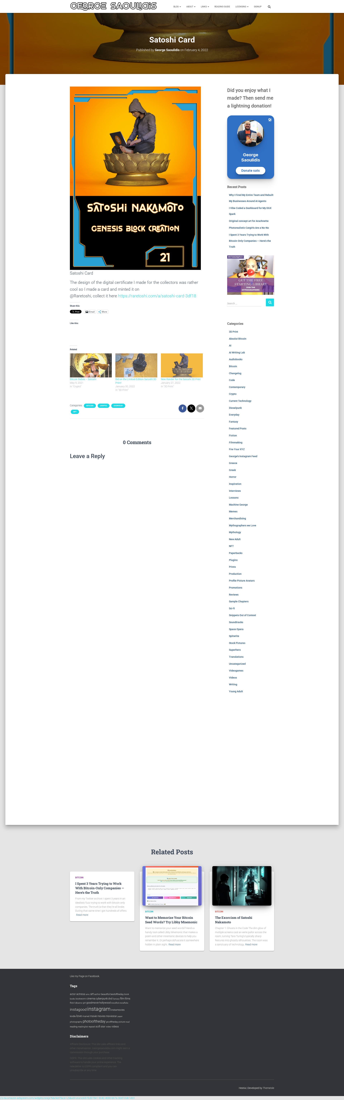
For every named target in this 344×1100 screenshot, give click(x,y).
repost (92, 1026)
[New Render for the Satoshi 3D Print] (182, 365)
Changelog (235, 373)
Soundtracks (236, 622)
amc (88, 994)
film (122, 998)
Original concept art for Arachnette (249, 221)
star (103, 1026)
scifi (97, 1026)
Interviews (235, 490)
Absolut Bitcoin (237, 338)
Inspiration (235, 483)
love (79, 1016)
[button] (180, 6)
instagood (78, 1009)
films (127, 998)
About (190, 6)
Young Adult (236, 691)
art (92, 994)
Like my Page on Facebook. (85, 976)
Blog (176, 6)
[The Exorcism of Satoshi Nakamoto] (241, 885)
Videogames (236, 670)
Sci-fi (232, 608)
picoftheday (112, 1021)
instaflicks (124, 1003)
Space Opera (236, 629)
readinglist (83, 1026)
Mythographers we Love (242, 525)
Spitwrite (234, 636)
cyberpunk (102, 998)
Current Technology (240, 400)
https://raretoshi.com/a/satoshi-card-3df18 (157, 296)
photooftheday (94, 1021)
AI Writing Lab (237, 352)
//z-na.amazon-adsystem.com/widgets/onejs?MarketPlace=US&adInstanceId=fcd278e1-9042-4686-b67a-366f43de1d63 (67, 1098)
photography (76, 1022)
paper (120, 1016)
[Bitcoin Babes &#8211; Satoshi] (91, 365)
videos (115, 1026)
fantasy (116, 999)
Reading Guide (222, 6)
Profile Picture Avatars (242, 580)
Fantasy (233, 421)
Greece (233, 463)
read (128, 1022)
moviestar (111, 1016)
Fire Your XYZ (237, 449)
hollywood (105, 1002)
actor (73, 994)
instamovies (118, 1009)
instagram (99, 1009)
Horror (232, 476)
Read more (82, 914)
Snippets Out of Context (242, 615)
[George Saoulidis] (113, 6)
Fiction (233, 435)
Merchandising (237, 518)
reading (73, 1026)
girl (84, 1003)
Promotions (235, 587)
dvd (110, 998)
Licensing (241, 6)
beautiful (105, 994)
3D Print (233, 331)
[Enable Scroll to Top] (336, 1092)
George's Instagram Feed (243, 456)
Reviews (233, 594)
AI (230, 345)
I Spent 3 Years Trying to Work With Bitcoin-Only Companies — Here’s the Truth (250, 240)
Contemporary (237, 387)
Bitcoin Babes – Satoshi (83, 379)
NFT (75, 412)
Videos (233, 677)
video (108, 1026)
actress (80, 994)
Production (235, 573)
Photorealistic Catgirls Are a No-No (249, 227)
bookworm (81, 998)
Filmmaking (235, 442)
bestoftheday (117, 994)
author (97, 994)
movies (101, 1016)
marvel (85, 1016)
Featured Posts (237, 428)
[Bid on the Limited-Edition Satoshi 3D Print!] (136, 365)
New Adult (235, 539)
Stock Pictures (237, 643)
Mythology (235, 532)
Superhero (235, 649)
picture (121, 1022)
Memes (233, 511)
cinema (91, 998)
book (126, 994)
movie (93, 1016)
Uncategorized (237, 663)
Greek (232, 470)
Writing (233, 684)
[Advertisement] (250, 762)
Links (204, 6)
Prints (232, 566)
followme (78, 1003)
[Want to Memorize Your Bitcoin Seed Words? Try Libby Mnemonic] (172, 885)
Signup (258, 6)
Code (232, 380)
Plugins (233, 560)
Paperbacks (235, 553)
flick (72, 1003)
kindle (73, 1016)
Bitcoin (89, 406)
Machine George (238, 504)
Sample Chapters (239, 601)
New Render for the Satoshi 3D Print (181, 379)
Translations (236, 656)
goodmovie (92, 1002)
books (72, 999)
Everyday (118, 406)
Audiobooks (235, 359)
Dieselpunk (235, 407)
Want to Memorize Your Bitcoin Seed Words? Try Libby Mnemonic (171, 919)
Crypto (103, 406)
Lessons (233, 497)
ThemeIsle (268, 1088)
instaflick (115, 1003)
